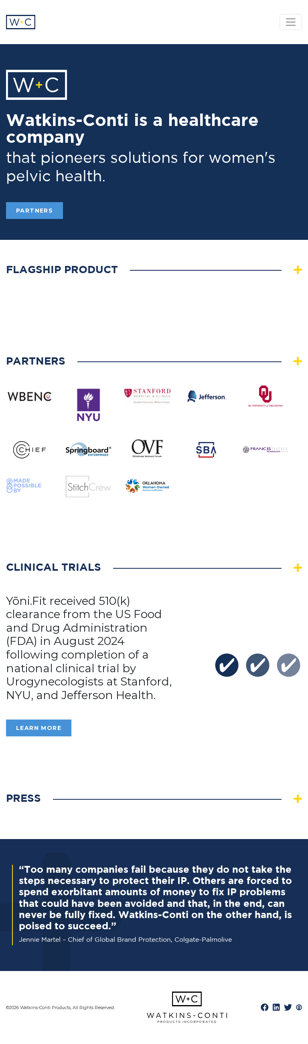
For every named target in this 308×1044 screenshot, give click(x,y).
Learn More (38, 728)
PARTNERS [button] (34, 210)
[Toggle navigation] (291, 22)
